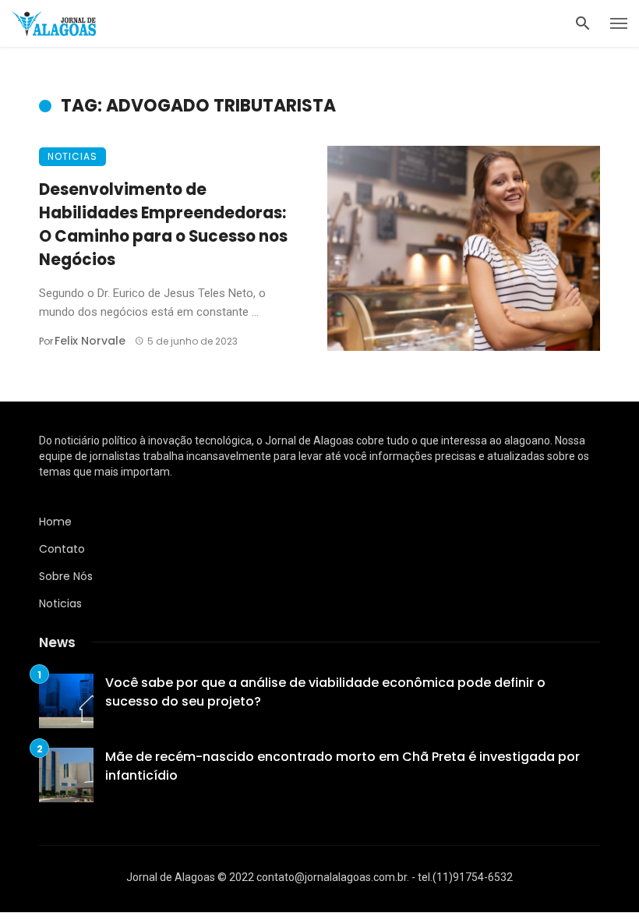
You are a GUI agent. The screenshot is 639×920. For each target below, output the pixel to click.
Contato (62, 549)
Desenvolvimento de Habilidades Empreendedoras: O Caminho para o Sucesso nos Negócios (163, 225)
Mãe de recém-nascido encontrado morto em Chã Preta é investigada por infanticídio (342, 766)
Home (55, 521)
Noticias (72, 156)
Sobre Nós (66, 576)
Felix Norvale (90, 341)
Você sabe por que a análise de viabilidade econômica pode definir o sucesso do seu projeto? (325, 692)
